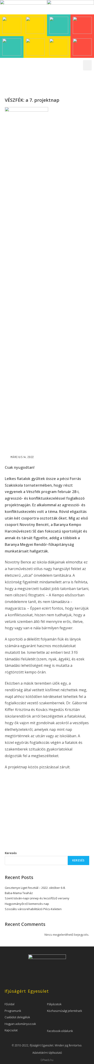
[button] (87, 65)
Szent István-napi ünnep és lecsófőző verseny (37, 898)
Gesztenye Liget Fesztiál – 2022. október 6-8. (35, 888)
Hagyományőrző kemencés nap (27, 904)
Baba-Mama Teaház (19, 893)
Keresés (11, 853)
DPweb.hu (47, 1060)
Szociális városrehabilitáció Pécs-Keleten (33, 909)
